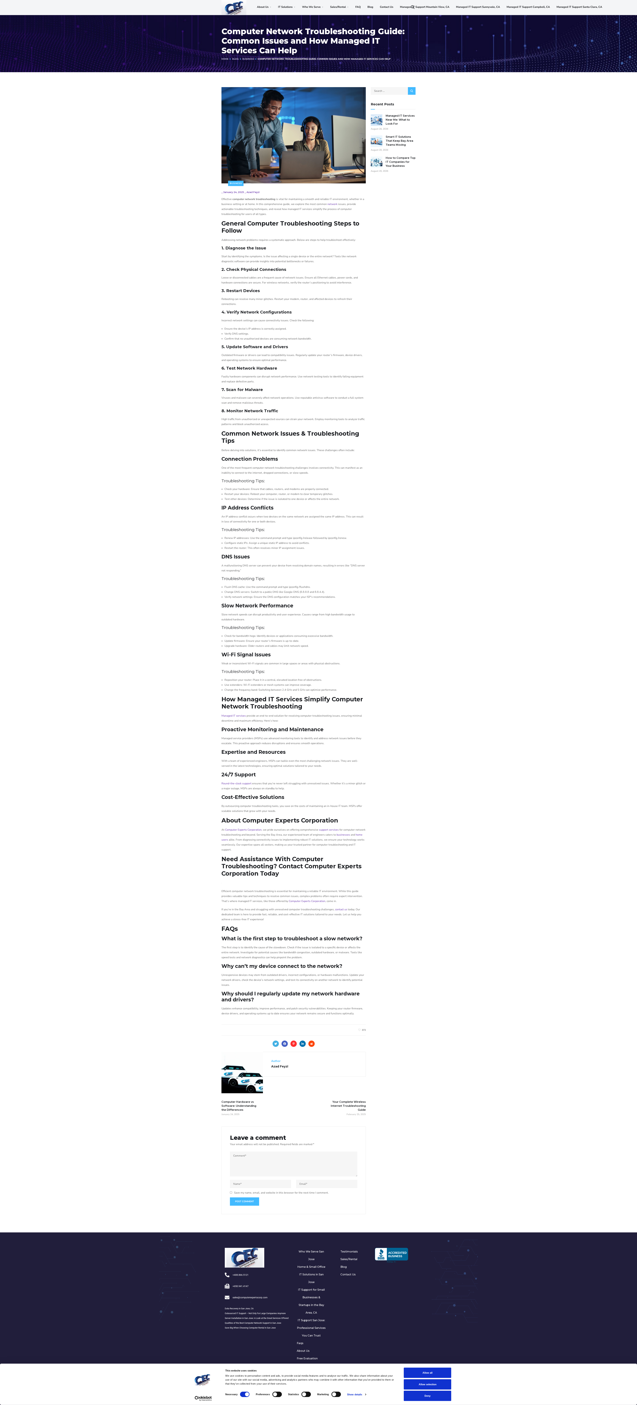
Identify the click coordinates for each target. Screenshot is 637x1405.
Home (224, 59)
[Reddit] (311, 1044)
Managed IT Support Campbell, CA (528, 7)
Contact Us (386, 7)
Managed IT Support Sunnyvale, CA (478, 7)
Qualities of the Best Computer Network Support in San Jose (253, 1323)
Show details (354, 1394)
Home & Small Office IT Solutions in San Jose (311, 1274)
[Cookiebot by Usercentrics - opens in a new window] (203, 1398)
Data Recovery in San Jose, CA (239, 1308)
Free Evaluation (307, 1358)
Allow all (427, 1372)
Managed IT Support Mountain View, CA (424, 7)
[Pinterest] (293, 1044)
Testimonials (349, 1251)
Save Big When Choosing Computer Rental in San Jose (250, 1328)
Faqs (300, 1343)
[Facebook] (285, 1044)
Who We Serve (311, 7)
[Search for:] (393, 91)
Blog (370, 7)
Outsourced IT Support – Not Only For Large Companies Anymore (255, 1313)
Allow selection (427, 1384)
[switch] (277, 1394)
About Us (263, 7)
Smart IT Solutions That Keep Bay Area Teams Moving (399, 140)
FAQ (358, 7)
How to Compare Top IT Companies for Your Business (401, 161)
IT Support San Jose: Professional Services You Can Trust (311, 1328)
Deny (427, 1395)
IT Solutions (285, 7)
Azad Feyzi (253, 192)
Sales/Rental (338, 7)
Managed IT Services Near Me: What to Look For (400, 119)
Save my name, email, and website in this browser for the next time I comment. (281, 1193)
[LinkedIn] (302, 1044)
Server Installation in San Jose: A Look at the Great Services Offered (256, 1318)
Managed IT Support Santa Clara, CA (579, 7)
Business (248, 59)
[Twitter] (276, 1044)
